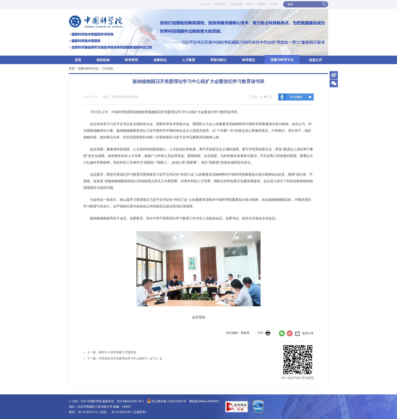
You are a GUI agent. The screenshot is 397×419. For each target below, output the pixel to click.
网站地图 (236, 4)
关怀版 (273, 4)
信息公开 (315, 60)
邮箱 (249, 4)
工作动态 (107, 68)
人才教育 (188, 60)
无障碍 (261, 4)
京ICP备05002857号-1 (130, 401)
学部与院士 (218, 60)
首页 (78, 60)
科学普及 (248, 60)
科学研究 (131, 60)
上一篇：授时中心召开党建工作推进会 (111, 352)
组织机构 (103, 60)
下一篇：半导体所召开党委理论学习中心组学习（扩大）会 (124, 358)
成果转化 (160, 60)
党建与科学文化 (282, 59)
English (205, 4)
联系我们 (220, 4)
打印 (260, 332)
